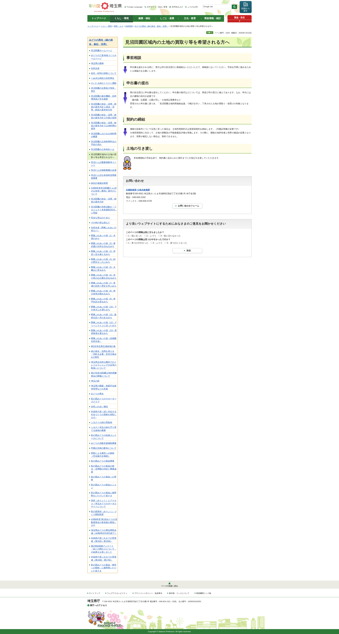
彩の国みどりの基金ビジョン (103, 486)
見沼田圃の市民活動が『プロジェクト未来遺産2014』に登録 (104, 210)
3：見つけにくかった (177, 243)
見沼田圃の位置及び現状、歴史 (103, 89)
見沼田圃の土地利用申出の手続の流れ (103, 143)
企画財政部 (131, 190)
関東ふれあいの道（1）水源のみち (103, 237)
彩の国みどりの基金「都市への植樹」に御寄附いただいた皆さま (103, 568)
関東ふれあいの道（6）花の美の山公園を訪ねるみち (103, 276)
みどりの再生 (97, 394)
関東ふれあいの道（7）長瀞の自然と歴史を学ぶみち (103, 284)
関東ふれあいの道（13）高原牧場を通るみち (104, 331)
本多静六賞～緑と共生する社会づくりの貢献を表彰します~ (103, 414)
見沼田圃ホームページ (101, 50)
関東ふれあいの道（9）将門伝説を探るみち (103, 300)
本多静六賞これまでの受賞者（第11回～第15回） (103, 539)
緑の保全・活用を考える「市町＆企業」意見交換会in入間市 (103, 354)
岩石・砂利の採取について (103, 73)
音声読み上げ (177, 7)
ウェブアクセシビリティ (117, 593)
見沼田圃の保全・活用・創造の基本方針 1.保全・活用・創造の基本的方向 (103, 107)
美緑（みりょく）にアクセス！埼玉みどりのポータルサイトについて (103, 503)
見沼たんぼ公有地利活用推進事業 (103, 176)
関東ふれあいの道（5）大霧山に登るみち (103, 268)
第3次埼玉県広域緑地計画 (103, 346)
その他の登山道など (100, 222)
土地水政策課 (143, 190)
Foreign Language (134, 7)
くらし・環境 (106, 26)
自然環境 (129, 26)
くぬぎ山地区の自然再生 (102, 78)
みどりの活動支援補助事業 (103, 443)
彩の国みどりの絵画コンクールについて (103, 436)
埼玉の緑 (95, 381)
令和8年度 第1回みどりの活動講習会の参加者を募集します (104, 522)
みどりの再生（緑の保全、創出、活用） (151, 26)
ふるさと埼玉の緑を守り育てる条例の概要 (103, 428)
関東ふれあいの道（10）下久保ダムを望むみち (104, 308)
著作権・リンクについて (179, 593)
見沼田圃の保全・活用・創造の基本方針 (103, 200)
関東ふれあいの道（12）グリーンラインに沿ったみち (104, 324)
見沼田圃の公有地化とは (102, 149)
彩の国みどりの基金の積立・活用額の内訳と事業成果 (103, 469)
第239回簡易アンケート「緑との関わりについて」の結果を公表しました (103, 549)
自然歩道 (95, 68)
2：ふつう (151, 236)
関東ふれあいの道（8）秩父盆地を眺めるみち (103, 292)
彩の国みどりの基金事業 (102, 461)
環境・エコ (118, 26)
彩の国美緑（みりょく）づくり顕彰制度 (103, 513)
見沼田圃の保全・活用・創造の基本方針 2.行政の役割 (104, 116)
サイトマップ (94, 593)
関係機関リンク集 (203, 593)
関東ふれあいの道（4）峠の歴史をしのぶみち (103, 260)
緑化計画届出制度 (99, 183)
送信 (188, 250)
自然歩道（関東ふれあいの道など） (103, 229)
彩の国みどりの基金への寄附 (103, 478)
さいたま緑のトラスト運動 (103, 83)
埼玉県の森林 (97, 63)
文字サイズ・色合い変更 (157, 7)
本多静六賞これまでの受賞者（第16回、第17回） (103, 558)
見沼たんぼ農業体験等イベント (103, 163)
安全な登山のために (100, 218)
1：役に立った (135, 236)
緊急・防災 (239, 17)
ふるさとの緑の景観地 (101, 422)
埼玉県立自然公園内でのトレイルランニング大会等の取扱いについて (103, 365)
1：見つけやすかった (138, 243)
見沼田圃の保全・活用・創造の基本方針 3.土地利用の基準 (104, 126)
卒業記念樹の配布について (103, 448)
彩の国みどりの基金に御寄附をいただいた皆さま (103, 494)
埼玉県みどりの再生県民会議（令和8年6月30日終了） (104, 531)
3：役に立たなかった (170, 236)
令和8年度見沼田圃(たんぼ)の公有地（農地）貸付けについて (104, 191)
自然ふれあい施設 (99, 406)
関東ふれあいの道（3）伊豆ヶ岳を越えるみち (103, 252)
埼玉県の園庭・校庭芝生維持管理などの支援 (103, 387)
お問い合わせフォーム (188, 206)
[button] (240, 21)
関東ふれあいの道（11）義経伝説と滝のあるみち (103, 316)
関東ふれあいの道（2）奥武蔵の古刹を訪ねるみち (103, 244)
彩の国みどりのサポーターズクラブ (103, 400)
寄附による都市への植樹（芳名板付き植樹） (102, 454)
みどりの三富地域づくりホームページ (103, 56)
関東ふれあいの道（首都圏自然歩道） (103, 339)
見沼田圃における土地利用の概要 (103, 135)
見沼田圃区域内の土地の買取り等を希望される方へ (103, 155)
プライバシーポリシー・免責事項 (148, 593)
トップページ (93, 26)
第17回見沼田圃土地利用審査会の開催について (104, 374)
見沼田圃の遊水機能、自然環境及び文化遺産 (103, 97)
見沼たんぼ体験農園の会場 (103, 170)
